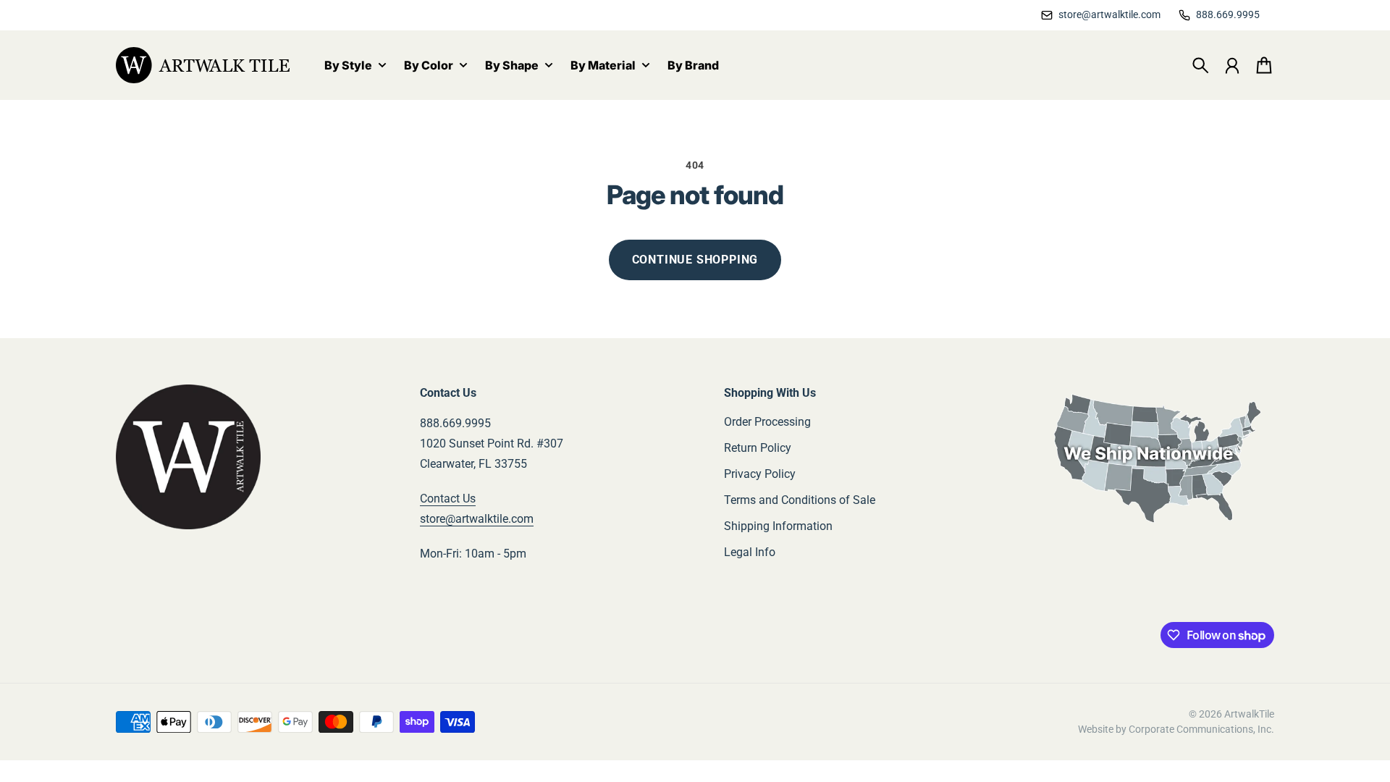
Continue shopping (695, 259)
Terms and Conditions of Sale (799, 500)
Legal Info (749, 552)
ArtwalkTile (1249, 714)
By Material (603, 65)
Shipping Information (778, 526)
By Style (348, 65)
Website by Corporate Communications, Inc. (1176, 729)
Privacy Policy (760, 474)
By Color (428, 65)
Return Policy (757, 448)
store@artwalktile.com (477, 519)
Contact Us (448, 498)
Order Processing (767, 422)
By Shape (512, 65)
